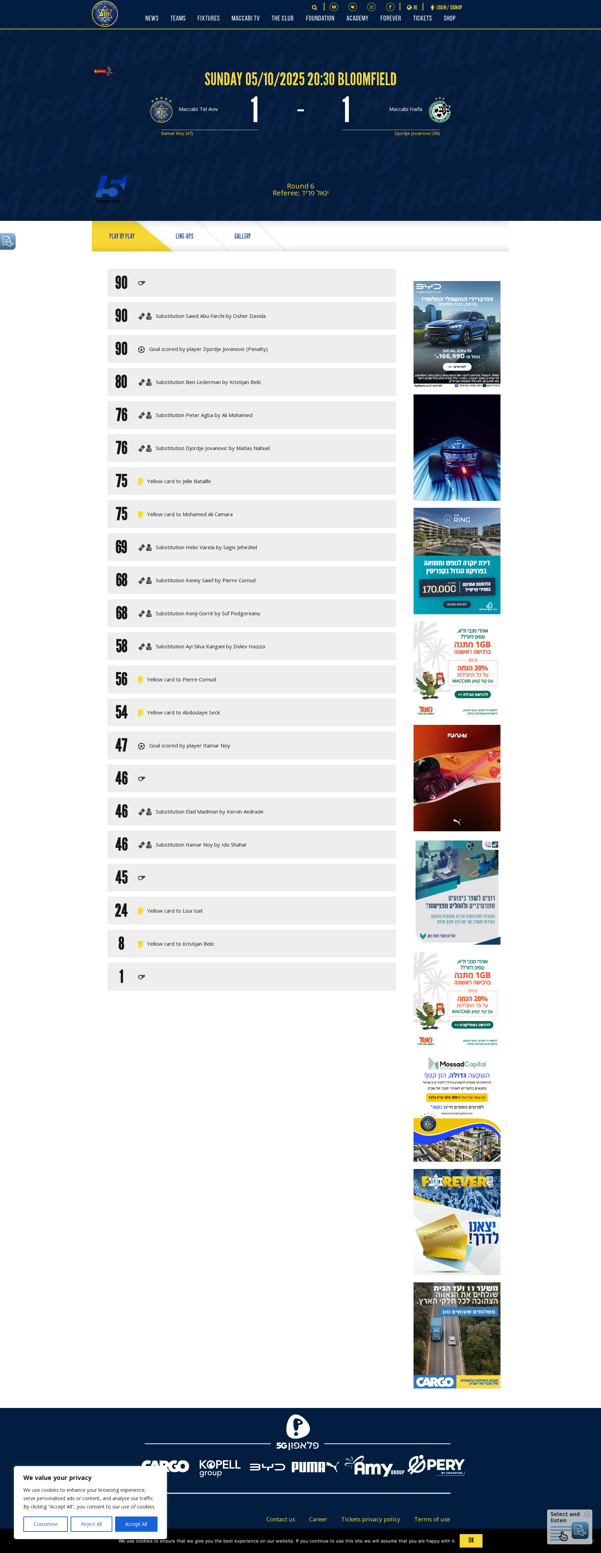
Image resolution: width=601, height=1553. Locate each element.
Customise (46, 1524)
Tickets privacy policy (370, 1519)
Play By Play (122, 236)
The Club (283, 18)
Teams (178, 18)
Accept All (136, 1524)
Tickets (422, 18)
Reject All (91, 1524)
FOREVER (390, 18)
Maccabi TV (246, 18)
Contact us (280, 1519)
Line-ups (184, 236)
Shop (450, 18)
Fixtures (209, 18)
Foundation (320, 18)
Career (318, 1519)
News (152, 18)
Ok (471, 1540)
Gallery (242, 236)
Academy (357, 18)
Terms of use (432, 1519)
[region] (90, 1502)
